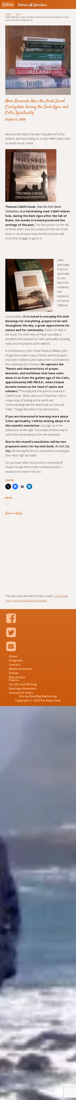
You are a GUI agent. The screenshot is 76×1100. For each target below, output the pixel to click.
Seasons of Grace (21, 692)
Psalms (14, 680)
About (13, 656)
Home (8, 14)
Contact (14, 664)
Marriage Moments (22, 688)
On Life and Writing (23, 684)
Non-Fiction (17, 677)
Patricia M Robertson (32, 5)
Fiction (13, 673)
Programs (16, 660)
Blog (18, 14)
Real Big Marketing (43, 696)
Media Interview (20, 668)
